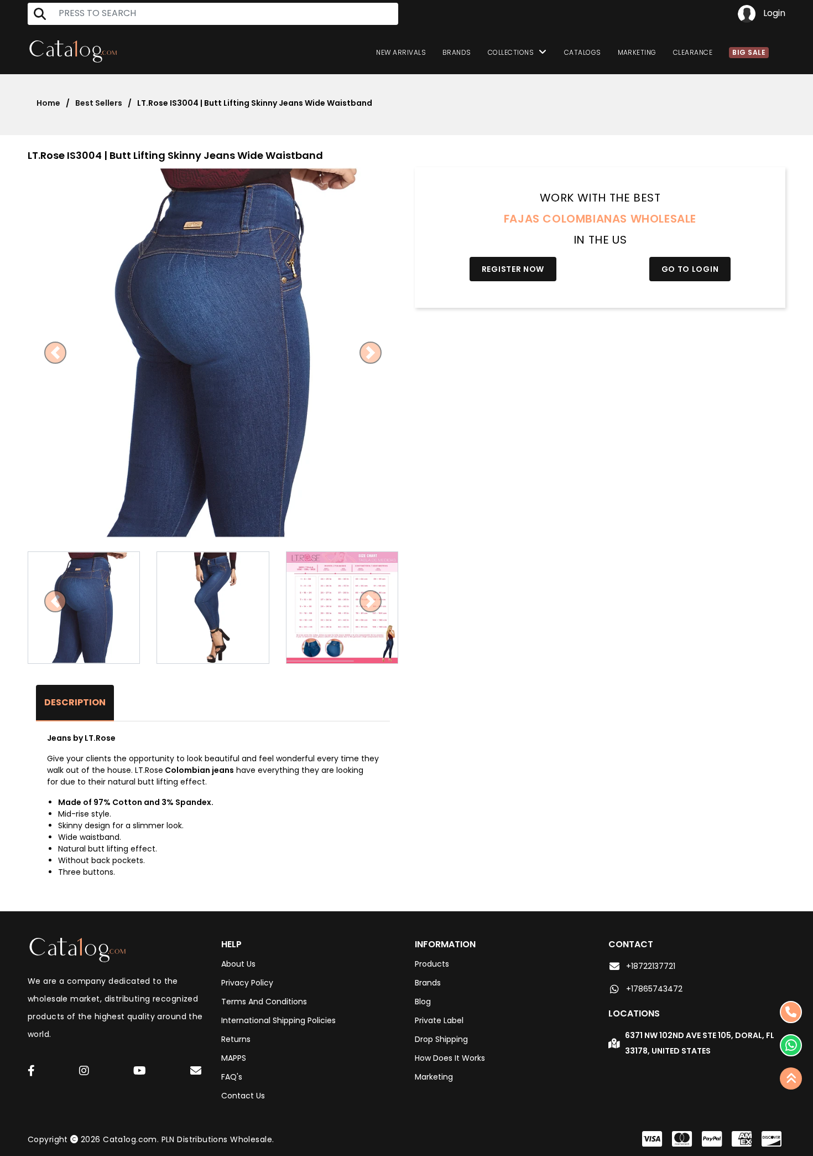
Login (773, 13)
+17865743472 (654, 988)
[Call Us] (791, 1012)
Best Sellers (98, 103)
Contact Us (243, 1095)
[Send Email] (197, 1072)
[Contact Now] (791, 1045)
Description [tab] (75, 702)
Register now (513, 269)
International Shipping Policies (278, 1020)
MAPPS (233, 1058)
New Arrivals (401, 52)
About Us (238, 963)
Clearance (692, 52)
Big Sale (748, 52)
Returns (236, 1039)
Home (48, 103)
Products (432, 963)
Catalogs (582, 52)
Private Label (439, 1020)
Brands (456, 52)
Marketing (637, 52)
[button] (56, 352)
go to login (690, 269)
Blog (423, 1001)
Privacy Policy (247, 982)
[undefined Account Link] (31, 1071)
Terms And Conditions (264, 1001)
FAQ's (231, 1076)
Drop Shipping (441, 1039)
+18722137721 (650, 966)
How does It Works (450, 1058)
